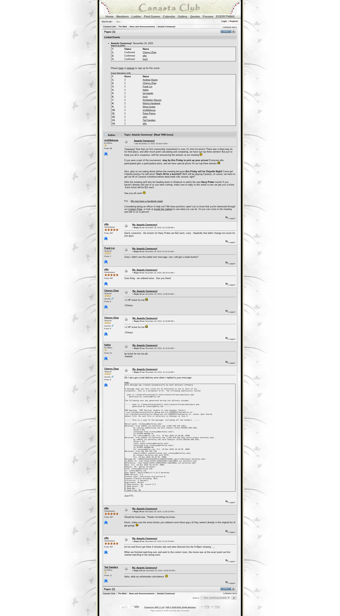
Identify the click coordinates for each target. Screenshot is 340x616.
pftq (145, 55)
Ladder (136, 16)
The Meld (122, 27)
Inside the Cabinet (163, 209)
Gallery (182, 16)
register (130, 68)
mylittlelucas (149, 110)
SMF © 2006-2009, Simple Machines (181, 607)
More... (119, 21)
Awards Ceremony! (166, 27)
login (121, 68)
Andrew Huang (150, 79)
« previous (227, 27)
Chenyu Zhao (149, 52)
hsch (145, 59)
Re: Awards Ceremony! (144, 224)
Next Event (107, 21)
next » (234, 27)
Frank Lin (147, 86)
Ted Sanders (149, 120)
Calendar (169, 16)
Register (234, 21)
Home (110, 16)
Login (224, 21)
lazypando (148, 93)
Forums (208, 16)
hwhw (145, 90)
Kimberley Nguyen (152, 100)
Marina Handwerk (151, 103)
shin (145, 117)
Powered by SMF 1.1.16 (154, 607)
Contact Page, (135, 209)
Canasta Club (109, 27)
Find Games (152, 16)
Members (122, 16)
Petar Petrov (149, 113)
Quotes (195, 16)
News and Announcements (142, 27)
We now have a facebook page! (147, 201)
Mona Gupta (149, 106)
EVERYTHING (225, 16)
